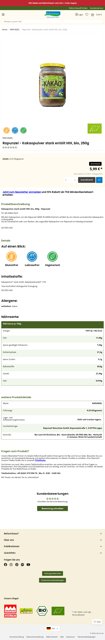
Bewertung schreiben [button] (52, 508)
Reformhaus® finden (78, 8)
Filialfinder (40, 460)
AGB (61, 637)
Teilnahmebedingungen (86, 637)
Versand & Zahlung (16, 637)
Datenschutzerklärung (35, 637)
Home (4, 29)
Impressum (70, 637)
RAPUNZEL (15, 29)
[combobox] (52, 21)
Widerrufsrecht (51, 637)
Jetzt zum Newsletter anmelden (22, 192)
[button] (9, 147)
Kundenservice (96, 8)
